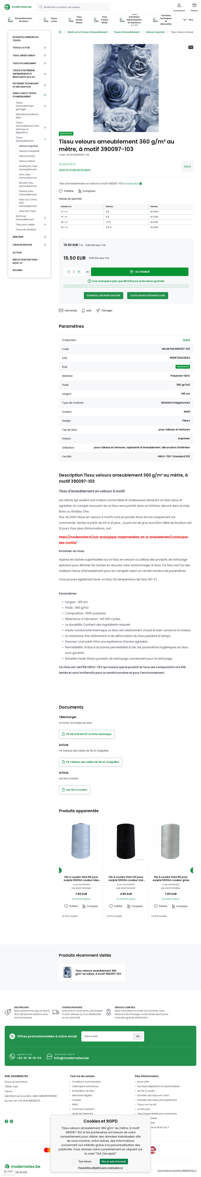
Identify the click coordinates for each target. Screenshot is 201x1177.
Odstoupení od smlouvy (85, 1086)
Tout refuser (84, 1161)
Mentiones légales (82, 1095)
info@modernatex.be (71, 1058)
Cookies (76, 1100)
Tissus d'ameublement (127, 32)
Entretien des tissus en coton (153, 1095)
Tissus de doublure (26, 229)
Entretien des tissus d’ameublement (157, 1100)
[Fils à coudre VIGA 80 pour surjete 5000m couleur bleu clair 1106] (81, 841)
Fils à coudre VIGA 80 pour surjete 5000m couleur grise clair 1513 (171, 879)
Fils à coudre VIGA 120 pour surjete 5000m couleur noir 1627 (126, 879)
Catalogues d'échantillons (147, 295)
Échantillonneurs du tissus (26, 39)
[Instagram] (11, 1121)
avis (139, 1131)
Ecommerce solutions (170, 1170)
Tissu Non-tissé (27, 211)
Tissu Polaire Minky (24, 63)
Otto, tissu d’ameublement (28, 176)
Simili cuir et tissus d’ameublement (87, 32)
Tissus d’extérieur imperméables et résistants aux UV (24, 74)
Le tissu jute (143, 1109)
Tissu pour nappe (25, 224)
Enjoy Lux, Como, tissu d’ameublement (28, 203)
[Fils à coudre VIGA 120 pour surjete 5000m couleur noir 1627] (126, 841)
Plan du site (20, 1172)
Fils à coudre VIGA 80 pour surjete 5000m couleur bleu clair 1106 (81, 879)
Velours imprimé (155, 32)
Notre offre (143, 1081)
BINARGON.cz (189, 1170)
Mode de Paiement (82, 1113)
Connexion (138, 1036)
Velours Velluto (27, 161)
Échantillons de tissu (83, 1090)
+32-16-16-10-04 (29, 1058)
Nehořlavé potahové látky (27, 116)
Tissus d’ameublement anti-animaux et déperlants (28, 127)
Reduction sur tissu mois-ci (25, 261)
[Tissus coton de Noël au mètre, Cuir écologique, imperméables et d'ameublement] (60, 32)
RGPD (75, 1104)
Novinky (18, 270)
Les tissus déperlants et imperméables (158, 1086)
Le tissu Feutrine (146, 1122)
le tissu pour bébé (147, 1118)
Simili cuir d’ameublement (25, 218)
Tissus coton (21, 47)
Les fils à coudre (146, 1090)
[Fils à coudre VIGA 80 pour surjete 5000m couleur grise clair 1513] (171, 841)
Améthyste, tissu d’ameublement (28, 168)
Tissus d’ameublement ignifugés (25, 106)
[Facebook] (6, 1121)
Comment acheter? (83, 1109)
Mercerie (18, 236)
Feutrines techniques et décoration (26, 85)
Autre (187, 166)
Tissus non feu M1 (146, 1104)
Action (17, 252)
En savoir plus (131, 183)
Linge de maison (22, 244)
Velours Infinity (27, 156)
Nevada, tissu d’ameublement (28, 184)
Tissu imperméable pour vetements (157, 1113)
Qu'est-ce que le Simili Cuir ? (153, 1127)
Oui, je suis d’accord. (113, 1161)
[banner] (18, 7)
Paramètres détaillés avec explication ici (100, 1167)
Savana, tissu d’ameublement (28, 193)
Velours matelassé (29, 151)
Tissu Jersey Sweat (24, 55)
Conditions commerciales (86, 1081)
